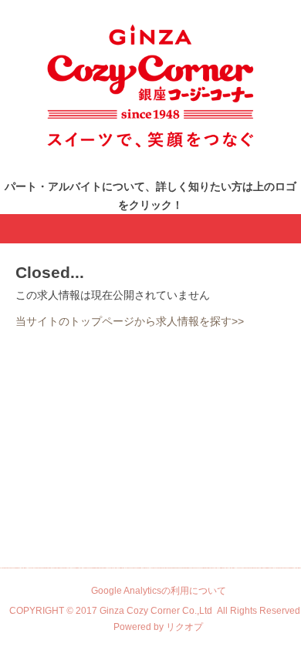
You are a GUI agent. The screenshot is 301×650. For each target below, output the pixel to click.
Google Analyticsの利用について (158, 590)
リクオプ (184, 627)
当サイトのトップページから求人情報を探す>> (129, 321)
